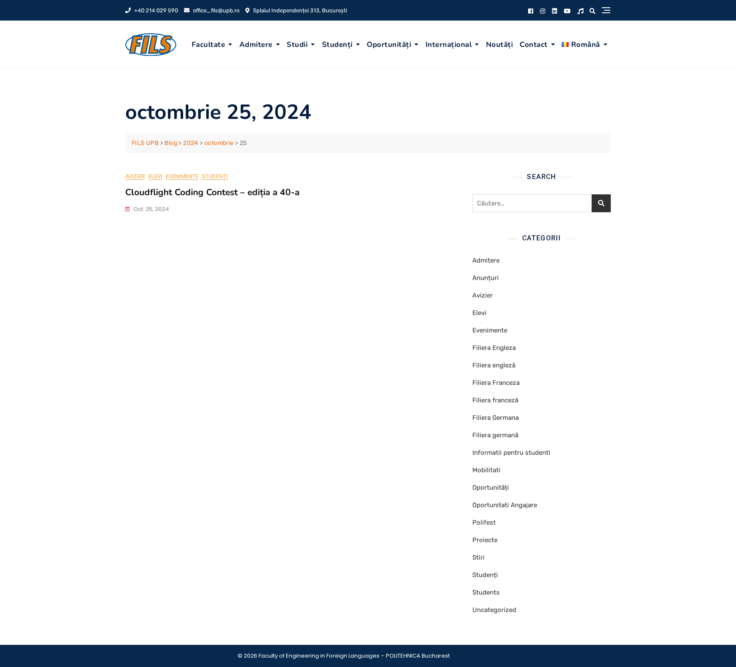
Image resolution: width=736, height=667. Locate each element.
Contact (534, 44)
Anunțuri (485, 278)
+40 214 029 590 (155, 10)
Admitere (256, 44)
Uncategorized (494, 610)
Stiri (478, 557)
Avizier (135, 176)
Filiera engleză (493, 365)
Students (486, 592)
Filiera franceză (495, 400)
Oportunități (389, 44)
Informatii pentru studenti (511, 452)
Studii (297, 44)
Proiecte (484, 540)
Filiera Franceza (496, 383)
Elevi (155, 176)
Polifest (484, 522)
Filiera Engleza (494, 348)
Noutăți (499, 44)
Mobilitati (486, 470)
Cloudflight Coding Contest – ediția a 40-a (212, 192)
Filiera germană (495, 435)
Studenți (337, 44)
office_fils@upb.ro (215, 10)
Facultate (208, 44)
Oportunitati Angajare (504, 505)
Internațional (449, 44)
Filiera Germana (495, 418)
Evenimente (182, 176)
